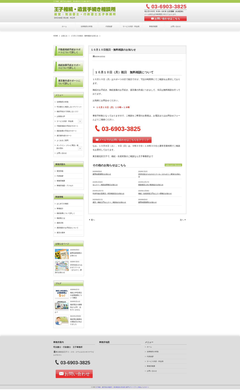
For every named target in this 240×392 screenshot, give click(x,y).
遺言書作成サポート (64, 136)
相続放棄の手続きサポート (67, 131)
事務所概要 (153, 26)
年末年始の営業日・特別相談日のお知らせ (108, 193)
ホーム (64, 26)
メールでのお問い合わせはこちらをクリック (124, 140)
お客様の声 (61, 116)
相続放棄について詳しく (66, 213)
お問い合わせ (176, 26)
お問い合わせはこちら (167, 18)
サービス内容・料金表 (131, 26)
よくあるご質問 (62, 140)
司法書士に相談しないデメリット (69, 107)
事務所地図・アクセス (65, 186)
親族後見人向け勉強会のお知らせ (150, 185)
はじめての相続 (62, 204)
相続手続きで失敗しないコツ (67, 111)
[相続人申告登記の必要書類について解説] (62, 297)
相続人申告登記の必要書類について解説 (76, 295)
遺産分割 (60, 223)
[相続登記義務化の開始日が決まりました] (62, 325)
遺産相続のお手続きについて (67, 228)
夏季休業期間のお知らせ (102, 174)
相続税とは (61, 218)
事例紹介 (60, 209)
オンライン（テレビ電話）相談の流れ (67, 146)
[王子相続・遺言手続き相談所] (87, 11)
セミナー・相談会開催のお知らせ (105, 185)
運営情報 (60, 171)
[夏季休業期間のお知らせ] (62, 258)
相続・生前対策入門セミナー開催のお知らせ (155, 193)
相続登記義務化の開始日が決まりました (76, 321)
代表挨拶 (109, 26)
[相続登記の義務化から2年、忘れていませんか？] (62, 308)
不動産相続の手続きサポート (67, 126)
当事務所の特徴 (86, 26)
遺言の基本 (61, 233)
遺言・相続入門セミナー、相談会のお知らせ (109, 202)
